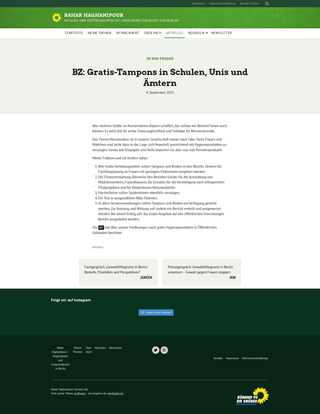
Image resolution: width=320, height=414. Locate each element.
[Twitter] (155, 350)
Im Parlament (127, 33)
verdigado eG (115, 393)
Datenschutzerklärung (222, 3)
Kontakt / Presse (249, 3)
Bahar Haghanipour (94, 15)
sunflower (80, 393)
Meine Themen (99, 33)
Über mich (152, 33)
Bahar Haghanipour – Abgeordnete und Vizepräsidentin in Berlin (60, 358)
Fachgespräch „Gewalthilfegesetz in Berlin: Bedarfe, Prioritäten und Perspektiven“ (118, 272)
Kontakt (218, 358)
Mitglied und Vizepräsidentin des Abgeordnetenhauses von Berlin (121, 20)
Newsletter (221, 33)
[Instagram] (164, 350)
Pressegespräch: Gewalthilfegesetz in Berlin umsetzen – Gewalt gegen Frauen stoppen (202, 272)
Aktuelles (174, 33)
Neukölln (196, 33)
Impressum (198, 3)
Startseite (74, 33)
